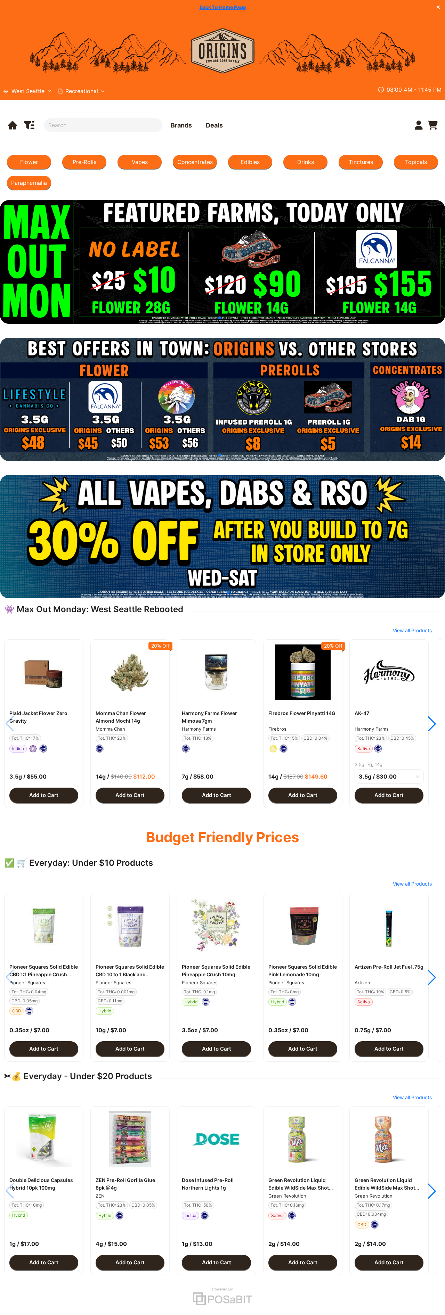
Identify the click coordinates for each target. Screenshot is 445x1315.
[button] (43, 672)
